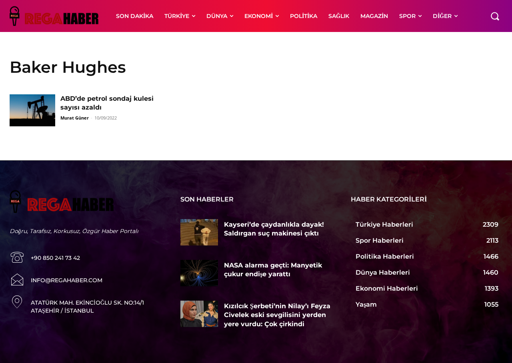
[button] (494, 16)
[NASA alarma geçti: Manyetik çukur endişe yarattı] (199, 273)
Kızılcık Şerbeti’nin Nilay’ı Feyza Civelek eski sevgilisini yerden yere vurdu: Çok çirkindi (277, 315)
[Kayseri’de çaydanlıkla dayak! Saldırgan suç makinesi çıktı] (199, 232)
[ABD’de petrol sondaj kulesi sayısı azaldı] (32, 110)
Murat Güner (74, 118)
